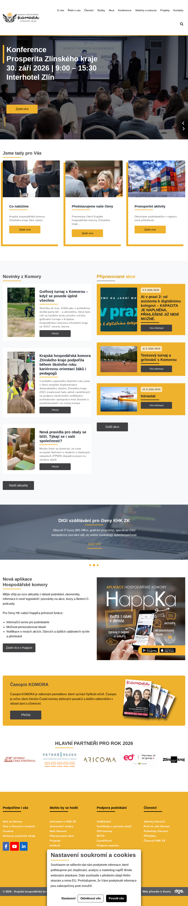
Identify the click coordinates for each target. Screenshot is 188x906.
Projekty (55, 840)
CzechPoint (104, 840)
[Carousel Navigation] (183, 126)
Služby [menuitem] (101, 10)
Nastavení (68, 898)
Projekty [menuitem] (165, 10)
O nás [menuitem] (60, 10)
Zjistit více (22, 109)
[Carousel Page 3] (98, 565)
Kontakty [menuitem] (178, 10)
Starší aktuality (18, 485)
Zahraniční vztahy (61, 826)
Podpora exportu (108, 845)
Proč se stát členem (157, 826)
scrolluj (4, 122)
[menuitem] (181, 24)
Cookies (8, 831)
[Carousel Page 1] (90, 565)
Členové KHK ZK (154, 840)
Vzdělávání (104, 821)
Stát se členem (12, 821)
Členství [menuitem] (89, 10)
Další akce (112, 426)
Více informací (156, 328)
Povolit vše (116, 898)
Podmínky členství (156, 831)
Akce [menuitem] (111, 10)
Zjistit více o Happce (19, 647)
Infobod (55, 845)
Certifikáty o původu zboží (114, 826)
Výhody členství (154, 821)
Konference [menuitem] (124, 10)
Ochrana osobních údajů (19, 835)
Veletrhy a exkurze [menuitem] (146, 10)
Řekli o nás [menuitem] (74, 10)
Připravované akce (62, 835)
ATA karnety (104, 831)
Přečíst (55, 333)
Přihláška (150, 835)
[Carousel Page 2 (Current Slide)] (94, 565)
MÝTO (100, 835)
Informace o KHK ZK (63, 821)
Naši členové (58, 831)
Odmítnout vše (90, 898)
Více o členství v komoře (19, 826)
